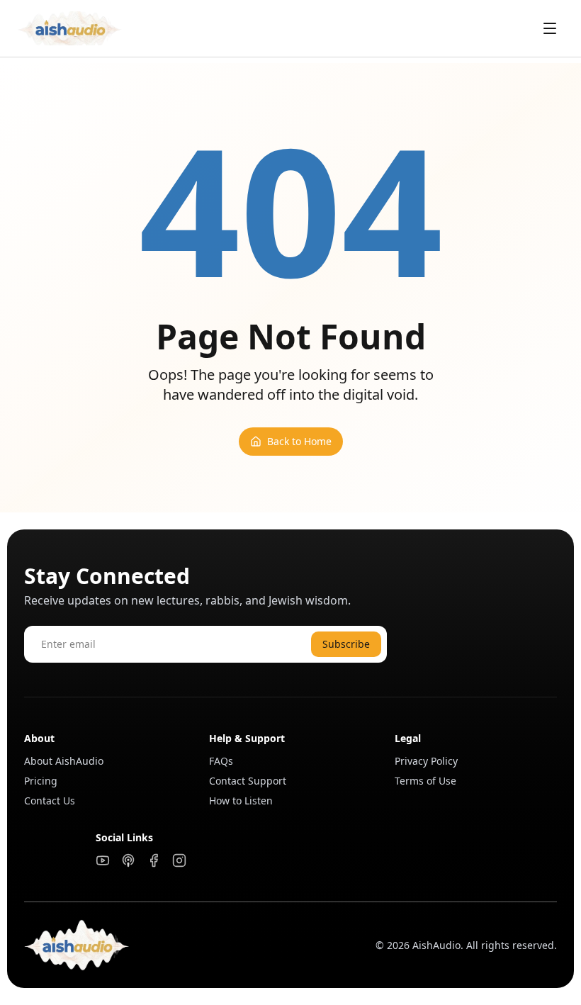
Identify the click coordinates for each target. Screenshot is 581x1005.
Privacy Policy (426, 761)
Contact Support (247, 780)
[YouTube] (103, 860)
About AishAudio (63, 761)
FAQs (221, 761)
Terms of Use (425, 780)
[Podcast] (128, 860)
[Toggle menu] (550, 28)
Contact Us (49, 800)
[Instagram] (179, 860)
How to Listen (241, 800)
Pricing (40, 780)
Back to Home (299, 441)
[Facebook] (154, 860)
